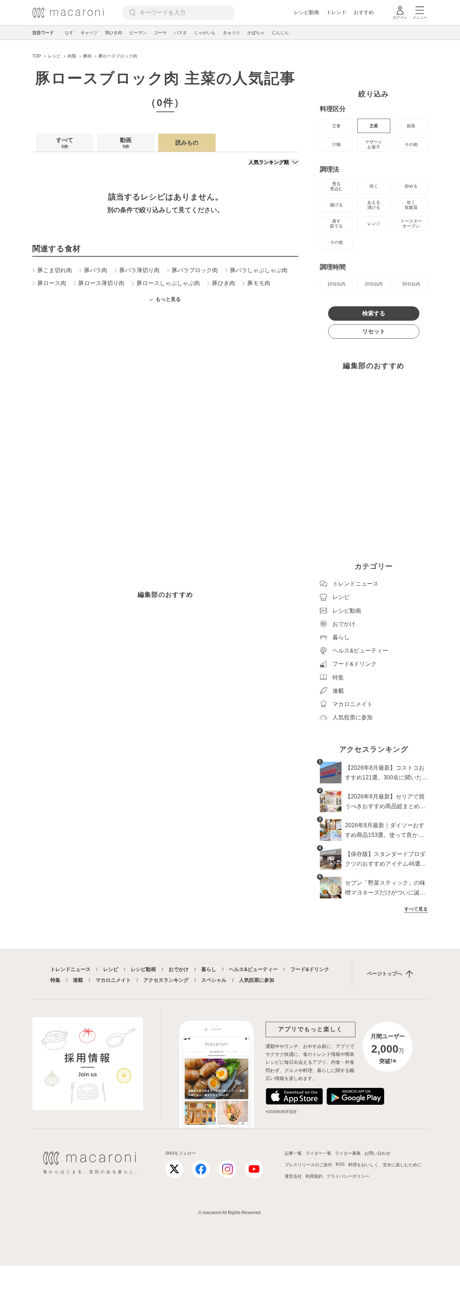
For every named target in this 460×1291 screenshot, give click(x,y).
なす (69, 32)
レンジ (373, 223)
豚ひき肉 (223, 283)
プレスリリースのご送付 (308, 1164)
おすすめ (364, 12)
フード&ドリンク (309, 969)
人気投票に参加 (256, 980)
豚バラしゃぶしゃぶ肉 (259, 270)
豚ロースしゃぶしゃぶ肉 (168, 283)
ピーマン (138, 32)
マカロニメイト (113, 980)
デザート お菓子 (373, 144)
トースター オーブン (411, 224)
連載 (78, 980)
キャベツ (89, 32)
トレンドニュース (70, 969)
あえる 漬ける (373, 205)
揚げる (336, 204)
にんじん (280, 32)
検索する (373, 313)
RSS (340, 1164)
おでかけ (179, 969)
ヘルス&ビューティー (253, 969)
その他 (411, 144)
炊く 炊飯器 (411, 205)
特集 (55, 980)
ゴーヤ (160, 32)
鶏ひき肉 (113, 32)
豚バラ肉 (95, 270)
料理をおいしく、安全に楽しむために (385, 1164)
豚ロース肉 (51, 283)
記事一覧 (293, 1153)
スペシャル (213, 980)
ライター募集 (348, 1153)
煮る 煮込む (336, 186)
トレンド (336, 12)
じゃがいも (205, 32)
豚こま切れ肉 (54, 270)
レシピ (110, 969)
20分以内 (374, 284)
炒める (411, 186)
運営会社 (293, 1176)
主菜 (373, 125)
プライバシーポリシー (347, 1176)
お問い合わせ (377, 1153)
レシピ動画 (306, 12)
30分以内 (411, 284)
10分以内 (336, 284)
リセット (373, 331)
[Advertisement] (165, 406)
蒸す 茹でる (336, 224)
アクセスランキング (166, 980)
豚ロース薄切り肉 (101, 283)
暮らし (208, 969)
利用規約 (314, 1176)
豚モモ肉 (258, 283)
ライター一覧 (318, 1153)
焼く (373, 186)
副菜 (411, 125)
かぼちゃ (255, 32)
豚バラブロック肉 (195, 270)
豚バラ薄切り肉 (139, 270)
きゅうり (231, 32)
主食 (336, 125)
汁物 (336, 144)
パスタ (180, 32)
